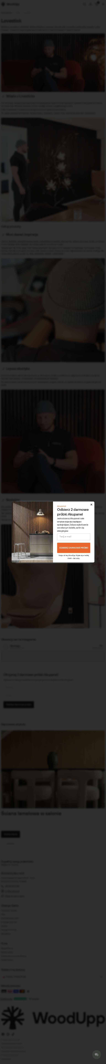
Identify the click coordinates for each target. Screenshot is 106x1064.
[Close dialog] (91, 504)
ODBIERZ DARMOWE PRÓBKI (73, 548)
